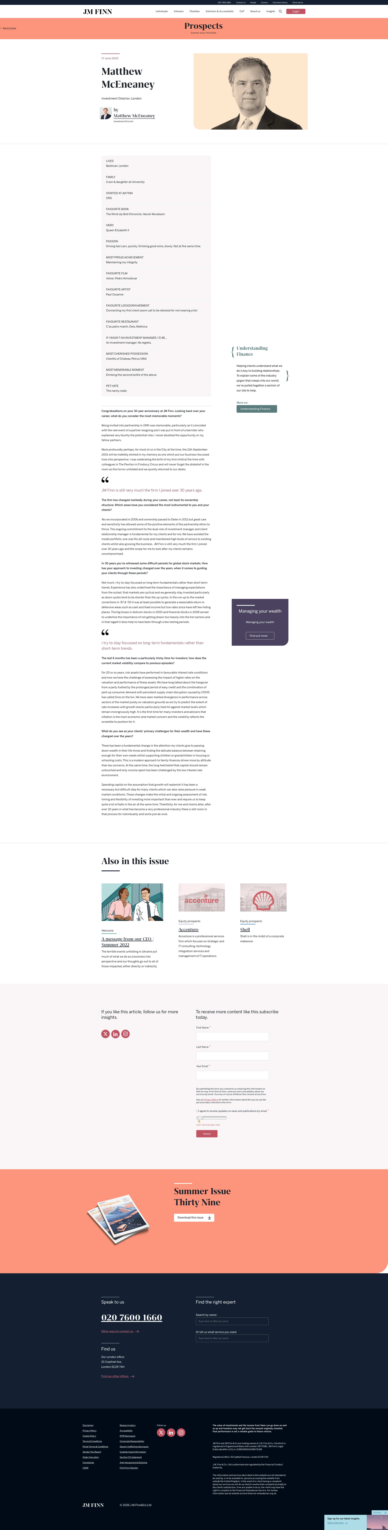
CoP (242, 11)
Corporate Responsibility (132, 1441)
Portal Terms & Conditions (95, 1446)
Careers (264, 3)
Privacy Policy (211, 1099)
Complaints (88, 1462)
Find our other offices (115, 1376)
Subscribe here (335, 1522)
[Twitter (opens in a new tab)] (105, 1034)
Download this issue (191, 1217)
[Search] (280, 11)
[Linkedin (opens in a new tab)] (115, 1034)
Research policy (127, 1425)
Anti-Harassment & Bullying (133, 1462)
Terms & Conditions (92, 1441)
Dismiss (377, 1512)
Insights (270, 11)
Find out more (259, 635)
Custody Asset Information (133, 1452)
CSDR (85, 1468)
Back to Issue (9, 28)
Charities (195, 11)
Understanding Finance (255, 409)
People (253, 3)
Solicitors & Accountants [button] (220, 11)
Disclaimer (88, 1425)
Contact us (241, 3)
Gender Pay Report (92, 1452)
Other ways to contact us (117, 1331)
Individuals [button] (162, 11)
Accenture (189, 929)
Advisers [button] (179, 11)
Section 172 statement (131, 1457)
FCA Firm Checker (129, 1468)
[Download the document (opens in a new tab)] (118, 1219)
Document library (280, 3)
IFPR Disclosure (127, 1436)
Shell (245, 929)
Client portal (297, 3)
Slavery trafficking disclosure (134, 1446)
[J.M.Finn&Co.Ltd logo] (93, 1505)
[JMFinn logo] (98, 12)
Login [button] (295, 11)
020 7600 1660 (224, 3)
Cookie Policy (89, 1436)
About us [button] (255, 11)
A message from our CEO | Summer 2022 (128, 942)
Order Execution (91, 1457)
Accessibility (126, 1430)
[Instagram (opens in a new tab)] (125, 1033)
